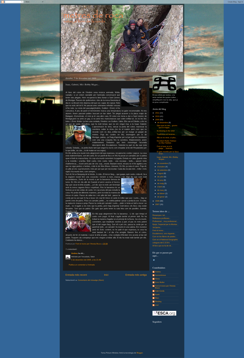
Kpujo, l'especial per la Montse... (165, 224)
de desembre (163, 123)
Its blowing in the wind (165, 131)
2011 (157, 113)
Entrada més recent (76, 274)
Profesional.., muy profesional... (165, 221)
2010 (157, 116)
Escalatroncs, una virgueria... (164, 233)
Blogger (140, 353)
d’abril (160, 187)
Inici (106, 274)
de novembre (163, 163)
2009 (157, 120)
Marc (157, 298)
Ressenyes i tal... (159, 215)
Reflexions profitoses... (161, 218)
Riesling (158, 301)
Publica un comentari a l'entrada (82, 265)
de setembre (162, 170)
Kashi (157, 294)
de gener (161, 197)
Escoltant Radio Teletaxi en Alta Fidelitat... (166, 142)
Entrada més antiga (136, 274)
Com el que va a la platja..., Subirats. (165, 147)
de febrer (161, 193)
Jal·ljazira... (157, 227)
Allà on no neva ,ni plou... (167, 138)
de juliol (160, 177)
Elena (157, 279)
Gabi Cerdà (159, 291)
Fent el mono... (158, 230)
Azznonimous (160, 275)
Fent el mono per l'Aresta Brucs (165, 287)
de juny (160, 180)
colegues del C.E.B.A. (161, 243)
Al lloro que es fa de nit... (162, 246)
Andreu (74, 253)
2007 (157, 204)
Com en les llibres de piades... (164, 237)
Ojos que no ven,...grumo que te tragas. (167, 126)
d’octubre (161, 167)
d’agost (160, 173)
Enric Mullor (160, 282)
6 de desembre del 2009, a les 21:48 (86, 260)
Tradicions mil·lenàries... (166, 134)
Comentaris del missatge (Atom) (91, 280)
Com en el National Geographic (165, 240)
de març (160, 190)
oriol (156, 305)
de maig (160, 183)
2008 (157, 201)
